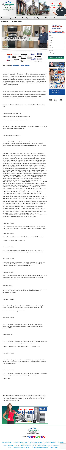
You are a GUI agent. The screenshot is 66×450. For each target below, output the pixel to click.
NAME (50, 35)
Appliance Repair (14, 18)
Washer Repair (25, 18)
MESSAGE (51, 50)
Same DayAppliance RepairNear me (59, 65)
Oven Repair (4, 21)
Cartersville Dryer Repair (50, 442)
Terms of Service (54, 447)
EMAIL (50, 45)
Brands (3, 18)
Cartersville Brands (6, 442)
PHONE (50, 40)
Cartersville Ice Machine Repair (27, 445)
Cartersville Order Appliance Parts (40, 447)
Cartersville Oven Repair (38, 444)
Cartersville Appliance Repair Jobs (21, 447)
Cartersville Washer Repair (36, 442)
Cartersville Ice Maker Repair (43, 445)
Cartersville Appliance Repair (20, 442)
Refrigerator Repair (50, 18)
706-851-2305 (55, 5)
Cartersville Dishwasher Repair (10, 445)
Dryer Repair (37, 18)
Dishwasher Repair (17, 21)
